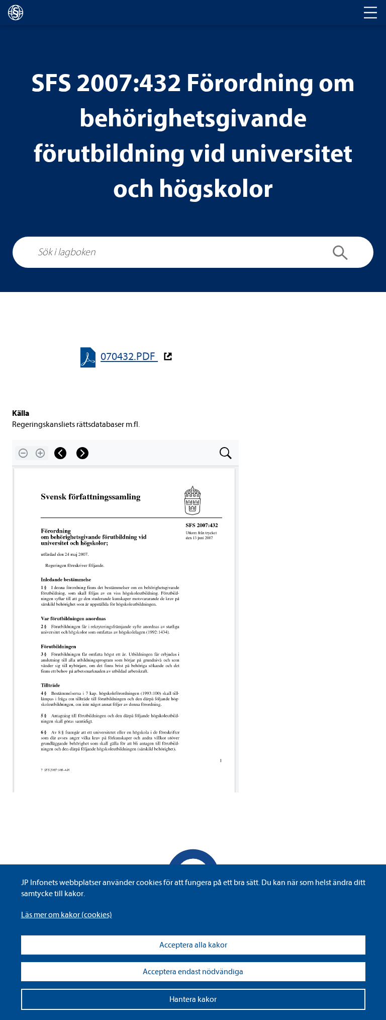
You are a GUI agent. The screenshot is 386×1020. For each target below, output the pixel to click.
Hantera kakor (193, 999)
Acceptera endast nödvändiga (193, 971)
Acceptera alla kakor (193, 945)
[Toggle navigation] (370, 12)
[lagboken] (15, 12)
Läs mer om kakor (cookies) (66, 914)
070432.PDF (129, 356)
